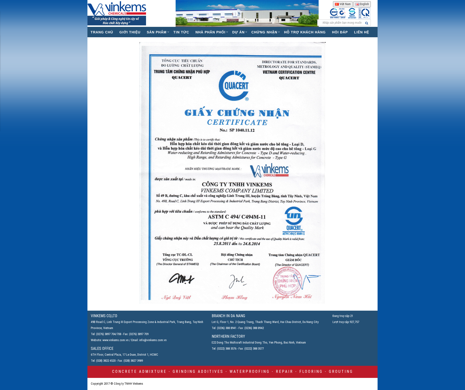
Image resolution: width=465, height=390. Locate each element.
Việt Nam (345, 4)
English (364, 4)
